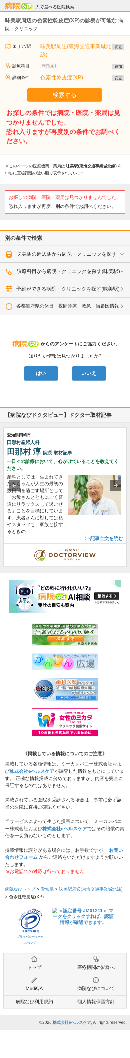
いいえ (88, 373)
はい (41, 373)
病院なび (19, 6)
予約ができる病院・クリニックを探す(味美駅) (68, 289)
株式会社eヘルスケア (32, 771)
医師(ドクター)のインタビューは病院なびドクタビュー (126, 547)
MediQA (34, 988)
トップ (34, 967)
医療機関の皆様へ (96, 967)
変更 (118, 47)
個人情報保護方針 (96, 1001)
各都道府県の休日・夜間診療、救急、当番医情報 (67, 306)
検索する (65, 95)
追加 (118, 66)
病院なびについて (96, 988)
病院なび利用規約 (34, 1001)
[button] (14, 485)
